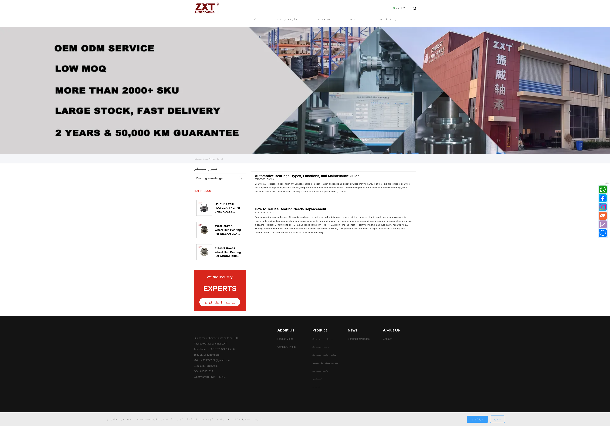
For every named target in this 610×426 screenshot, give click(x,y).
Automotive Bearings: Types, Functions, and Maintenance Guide (307, 176)
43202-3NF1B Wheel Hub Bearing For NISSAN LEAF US (228, 230)
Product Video (285, 339)
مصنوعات (324, 18)
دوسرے (316, 386)
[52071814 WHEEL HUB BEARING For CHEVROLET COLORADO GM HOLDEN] (204, 208)
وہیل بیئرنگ (320, 346)
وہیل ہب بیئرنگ (322, 339)
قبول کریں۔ (477, 419)
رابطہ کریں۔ (387, 18)
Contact (387, 339)
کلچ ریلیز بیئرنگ (324, 354)
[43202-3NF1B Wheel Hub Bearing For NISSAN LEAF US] (204, 230)
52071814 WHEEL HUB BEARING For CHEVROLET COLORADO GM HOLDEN (227, 207)
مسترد (498, 419)
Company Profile (286, 346)
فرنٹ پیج (217, 158)
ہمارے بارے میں (287, 18)
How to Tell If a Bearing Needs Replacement (290, 209)
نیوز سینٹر (201, 158)
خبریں (354, 18)
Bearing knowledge (209, 178)
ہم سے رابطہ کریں (220, 302)
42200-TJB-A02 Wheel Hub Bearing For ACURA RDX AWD (228, 252)
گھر (254, 18)
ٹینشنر (317, 378)
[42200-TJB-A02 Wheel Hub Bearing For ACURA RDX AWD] (204, 252)
